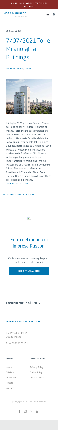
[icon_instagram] (25, 411)
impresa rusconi (14, 68)
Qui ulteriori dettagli (17, 183)
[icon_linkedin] (37, 411)
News (28, 68)
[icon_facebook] (20, 411)
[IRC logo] (15, 14)
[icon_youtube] (31, 411)
